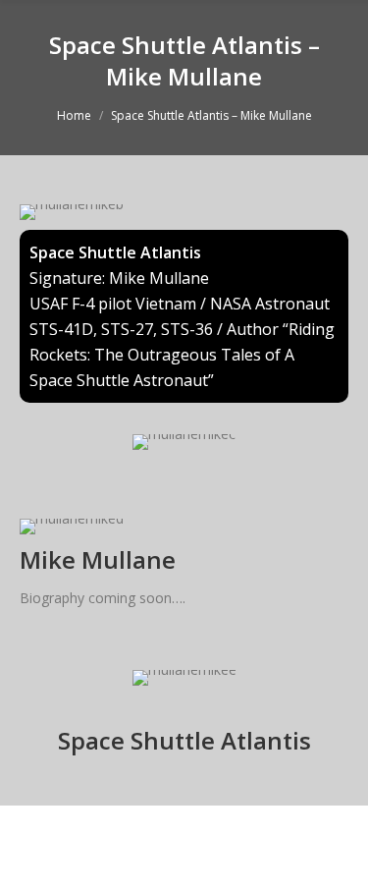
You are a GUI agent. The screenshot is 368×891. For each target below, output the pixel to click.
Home (74, 115)
